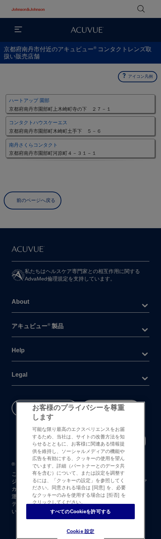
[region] (80, 470)
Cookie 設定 (80, 531)
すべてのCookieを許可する (80, 511)
